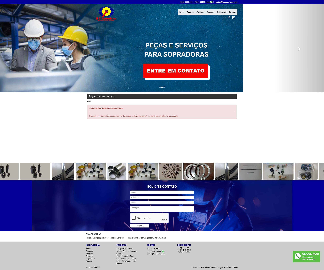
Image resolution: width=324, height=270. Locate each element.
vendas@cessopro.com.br (226, 2)
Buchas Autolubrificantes (126, 251)
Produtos (201, 12)
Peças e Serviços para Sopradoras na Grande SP (146, 237)
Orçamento (222, 12)
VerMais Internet (208, 267)
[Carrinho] (233, 17)
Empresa (190, 12)
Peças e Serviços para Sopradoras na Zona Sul (105, 237)
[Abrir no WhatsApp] (211, 2)
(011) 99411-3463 (202, 2)
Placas (119, 263)
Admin (235, 267)
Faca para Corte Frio (124, 256)
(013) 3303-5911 (187, 2)
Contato (232, 12)
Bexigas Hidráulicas (124, 248)
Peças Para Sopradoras (126, 261)
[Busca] (229, 17)
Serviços (211, 12)
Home (181, 12)
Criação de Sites (224, 267)
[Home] (106, 13)
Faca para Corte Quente (126, 258)
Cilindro (119, 253)
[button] (24, 48)
